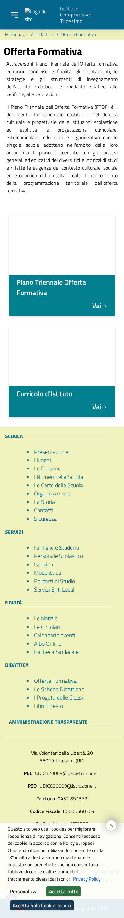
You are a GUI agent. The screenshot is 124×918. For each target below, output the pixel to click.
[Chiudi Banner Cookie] (108, 822)
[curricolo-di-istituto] (62, 356)
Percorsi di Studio (54, 581)
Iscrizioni (44, 564)
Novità (13, 602)
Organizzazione (52, 493)
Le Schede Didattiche (59, 689)
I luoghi (42, 460)
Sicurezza (45, 518)
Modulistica (47, 572)
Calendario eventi (54, 635)
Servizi (14, 532)
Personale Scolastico (58, 556)
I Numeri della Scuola (58, 477)
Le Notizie (46, 618)
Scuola (14, 436)
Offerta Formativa (78, 34)
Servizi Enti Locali (55, 589)
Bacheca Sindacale (56, 652)
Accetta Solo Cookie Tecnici (42, 905)
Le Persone (47, 468)
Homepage (16, 34)
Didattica (44, 34)
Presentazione (51, 452)
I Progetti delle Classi (58, 697)
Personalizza (24, 891)
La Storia (44, 502)
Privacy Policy (86, 878)
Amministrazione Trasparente (48, 722)
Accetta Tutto (63, 891)
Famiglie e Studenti (56, 547)
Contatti (43, 510)
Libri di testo (48, 705)
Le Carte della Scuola (58, 485)
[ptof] (62, 245)
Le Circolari (47, 627)
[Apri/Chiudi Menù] (15, 15)
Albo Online (47, 643)
